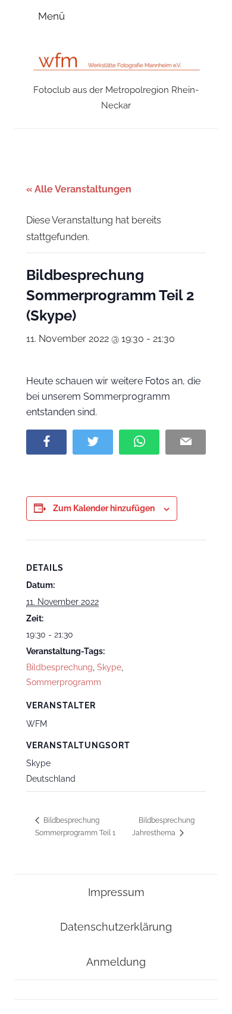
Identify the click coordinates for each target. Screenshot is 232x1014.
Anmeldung (116, 962)
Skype (109, 667)
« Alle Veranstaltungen (78, 189)
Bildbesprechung (59, 667)
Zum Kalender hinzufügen (104, 508)
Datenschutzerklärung (116, 926)
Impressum (116, 892)
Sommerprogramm (63, 682)
